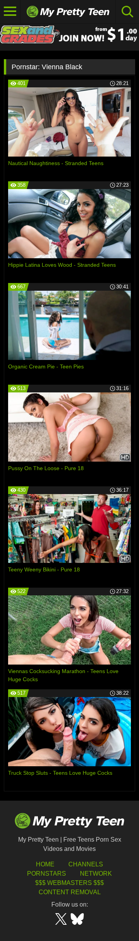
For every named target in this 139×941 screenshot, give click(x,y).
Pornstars (46, 873)
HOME (45, 864)
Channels (85, 864)
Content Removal (70, 892)
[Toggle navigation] (10, 11)
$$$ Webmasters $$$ (69, 883)
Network (96, 873)
